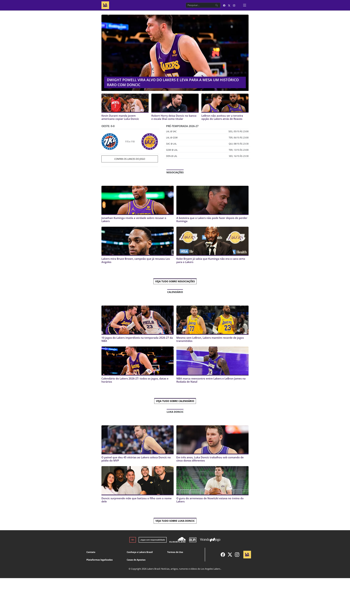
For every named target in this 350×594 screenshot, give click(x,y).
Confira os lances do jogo (129, 158)
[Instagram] (237, 554)
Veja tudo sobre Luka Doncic (175, 520)
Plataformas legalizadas (99, 559)
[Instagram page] (234, 5)
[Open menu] (245, 5)
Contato (90, 552)
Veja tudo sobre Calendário (175, 401)
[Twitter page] (229, 5)
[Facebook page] (224, 5)
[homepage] (105, 4)
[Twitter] (230, 554)
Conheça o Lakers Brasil (140, 552)
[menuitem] (222, 554)
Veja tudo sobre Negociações (175, 281)
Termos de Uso (175, 552)
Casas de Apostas (136, 559)
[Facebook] (222, 554)
